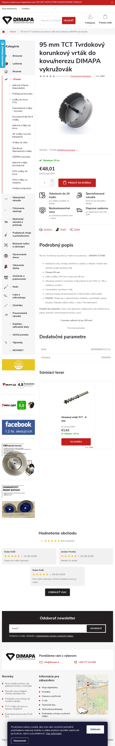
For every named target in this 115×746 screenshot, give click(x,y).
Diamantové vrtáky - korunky (22, 110)
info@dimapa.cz (51, 662)
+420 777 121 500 (87, 662)
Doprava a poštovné (51, 696)
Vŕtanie (17, 79)
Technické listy (48, 704)
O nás (44, 700)
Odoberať (96, 628)
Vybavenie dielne (18, 267)
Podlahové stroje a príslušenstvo (22, 234)
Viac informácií (54, 733)
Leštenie (17, 63)
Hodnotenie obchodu (58, 533)
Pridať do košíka (79, 182)
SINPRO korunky (21, 157)
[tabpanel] (76, 415)
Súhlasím (95, 729)
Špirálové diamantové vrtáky (22, 150)
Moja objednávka (9, 8)
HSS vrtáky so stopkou (19, 181)
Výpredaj (17, 342)
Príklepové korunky (22, 93)
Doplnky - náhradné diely (21, 325)
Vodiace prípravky (21, 188)
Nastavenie (20, 740)
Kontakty (25, 8)
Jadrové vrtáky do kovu (21, 127)
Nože (15, 286)
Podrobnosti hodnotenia (80, 76)
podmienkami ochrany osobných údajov (54, 636)
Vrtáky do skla (19, 142)
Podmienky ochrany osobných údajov (56, 715)
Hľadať (69, 20)
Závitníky (18, 305)
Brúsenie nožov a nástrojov (21, 245)
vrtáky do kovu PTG (20, 101)
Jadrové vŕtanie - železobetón (21, 87)
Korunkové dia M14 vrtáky (22, 118)
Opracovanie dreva (20, 256)
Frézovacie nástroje (18, 210)
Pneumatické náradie (20, 314)
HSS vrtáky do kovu (20, 173)
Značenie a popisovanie (19, 277)
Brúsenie (17, 56)
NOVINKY (18, 350)
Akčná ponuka (20, 334)
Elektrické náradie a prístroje (18, 222)
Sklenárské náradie (19, 199)
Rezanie (17, 71)
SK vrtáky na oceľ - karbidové (22, 135)
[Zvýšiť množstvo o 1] (52, 181)
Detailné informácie (66, 150)
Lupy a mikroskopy (19, 296)
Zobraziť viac (57, 592)
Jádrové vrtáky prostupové (19, 164)
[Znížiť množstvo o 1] (52, 185)
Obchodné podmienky (52, 709)
